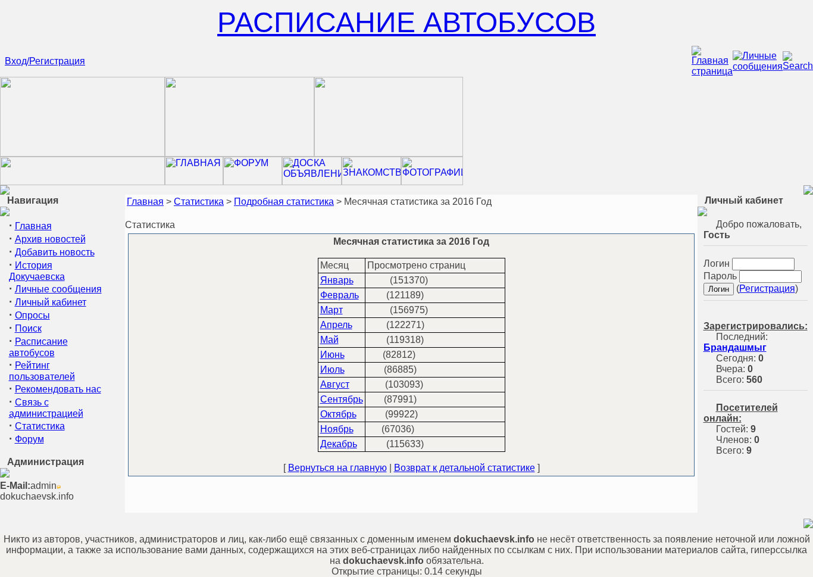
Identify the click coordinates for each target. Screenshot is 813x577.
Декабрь (338, 444)
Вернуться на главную (337, 468)
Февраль (339, 295)
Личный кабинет (50, 302)
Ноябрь (337, 429)
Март (331, 310)
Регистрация (767, 288)
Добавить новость (55, 252)
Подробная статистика (284, 202)
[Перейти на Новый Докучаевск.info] (82, 182)
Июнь (332, 355)
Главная (33, 226)
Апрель (336, 325)
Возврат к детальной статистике (464, 468)
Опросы (32, 315)
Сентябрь (341, 399)
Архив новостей (50, 239)
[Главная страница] (712, 71)
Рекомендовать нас (58, 389)
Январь (337, 280)
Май (329, 340)
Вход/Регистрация (45, 61)
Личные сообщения (58, 289)
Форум (29, 439)
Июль (332, 369)
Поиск (28, 328)
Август (334, 384)
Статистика (40, 426)
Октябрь (338, 414)
